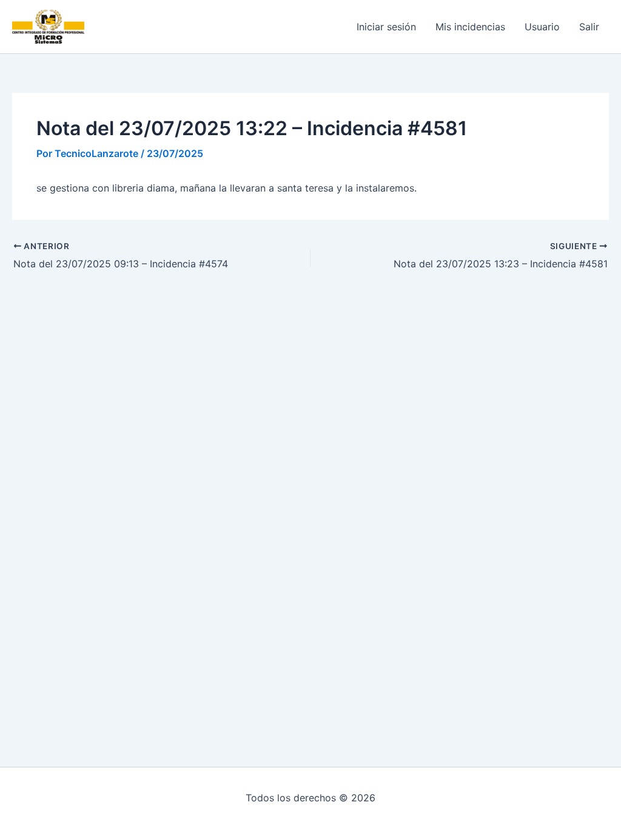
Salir (589, 27)
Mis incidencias (470, 27)
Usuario (542, 27)
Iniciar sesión (386, 27)
